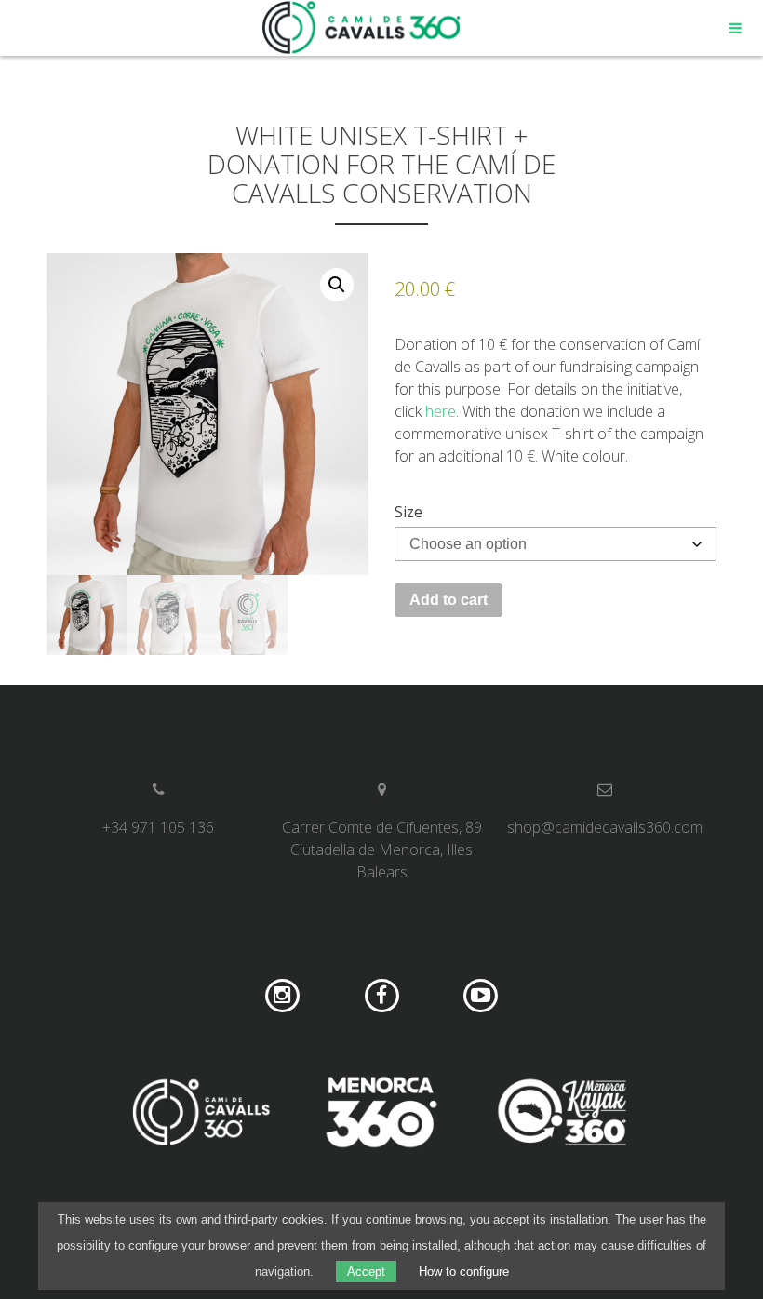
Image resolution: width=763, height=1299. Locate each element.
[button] (337, 284)
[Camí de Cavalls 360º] (201, 1115)
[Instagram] (282, 996)
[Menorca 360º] (381, 1115)
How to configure (464, 1272)
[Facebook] (382, 996)
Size (408, 512)
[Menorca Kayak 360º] (562, 1115)
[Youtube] (481, 996)
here (440, 411)
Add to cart (448, 600)
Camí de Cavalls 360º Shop (362, 28)
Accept (366, 1272)
